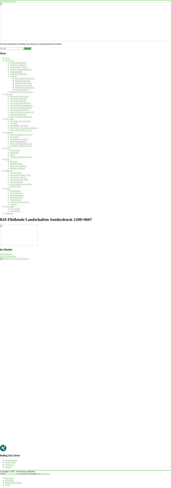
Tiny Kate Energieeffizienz (20, 108)
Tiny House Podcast (18, 177)
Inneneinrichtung (21, 90)
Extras (7, 159)
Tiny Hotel (9, 119)
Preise (12, 155)
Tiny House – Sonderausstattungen (24, 128)
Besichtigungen (11, 460)
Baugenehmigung (17, 195)
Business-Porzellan (17, 168)
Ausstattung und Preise (19, 126)
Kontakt (8, 467)
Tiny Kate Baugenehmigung (21, 105)
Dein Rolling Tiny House (25, 78)
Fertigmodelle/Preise (18, 63)
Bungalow (9, 132)
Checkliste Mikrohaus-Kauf (21, 146)
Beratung (8, 171)
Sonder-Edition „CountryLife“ (22, 112)
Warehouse (9, 465)
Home (7, 58)
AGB (7, 485)
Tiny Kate (9, 94)
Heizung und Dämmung (24, 87)
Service (8, 189)
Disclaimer (9, 480)
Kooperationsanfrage (8, 256)
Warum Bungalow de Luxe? (21, 135)
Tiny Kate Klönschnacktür (20, 103)
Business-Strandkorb (18, 166)
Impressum (9, 478)
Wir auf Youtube (16, 182)
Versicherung (15, 200)
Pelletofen (14, 162)
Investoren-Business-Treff (20, 175)
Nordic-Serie (15, 150)
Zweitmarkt (9, 206)
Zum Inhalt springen (8, 1)
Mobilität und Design (23, 83)
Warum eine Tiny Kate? (19, 96)
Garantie (13, 204)
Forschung (9, 213)
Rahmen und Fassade (23, 85)
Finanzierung (15, 191)
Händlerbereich (6, 254)
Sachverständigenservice (19, 202)
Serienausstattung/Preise (19, 110)
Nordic (8, 148)
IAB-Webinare (16, 173)
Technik (13, 76)
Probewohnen (15, 186)
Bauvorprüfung (16, 193)
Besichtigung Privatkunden (20, 184)
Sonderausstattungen (18, 65)
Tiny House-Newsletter (19, 180)
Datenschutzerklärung (13, 483)
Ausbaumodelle (16, 72)
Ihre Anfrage (15, 209)
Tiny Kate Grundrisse (18, 99)
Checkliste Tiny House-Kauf (21, 92)
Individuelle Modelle (18, 74)
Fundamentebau (16, 197)
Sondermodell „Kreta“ (19, 67)
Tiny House (9, 60)
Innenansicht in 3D (22, 81)
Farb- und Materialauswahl (20, 69)
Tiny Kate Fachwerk (18, 101)
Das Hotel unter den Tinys (20, 121)
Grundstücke (15, 211)
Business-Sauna (16, 164)
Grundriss (14, 123)
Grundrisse (14, 137)
